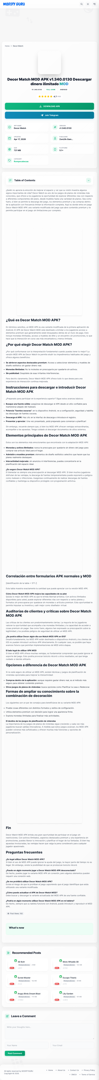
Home (7, 46)
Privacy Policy (89, 1070)
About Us (61, 1070)
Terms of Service (88, 1074)
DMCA (74, 1074)
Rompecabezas (21, 161)
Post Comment (15, 1053)
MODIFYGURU (27, 1071)
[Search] (81, 4)
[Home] (14, 4)
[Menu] (94, 4)
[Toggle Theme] (87, 4)
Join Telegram (51, 115)
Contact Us (74, 1070)
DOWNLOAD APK (51, 106)
